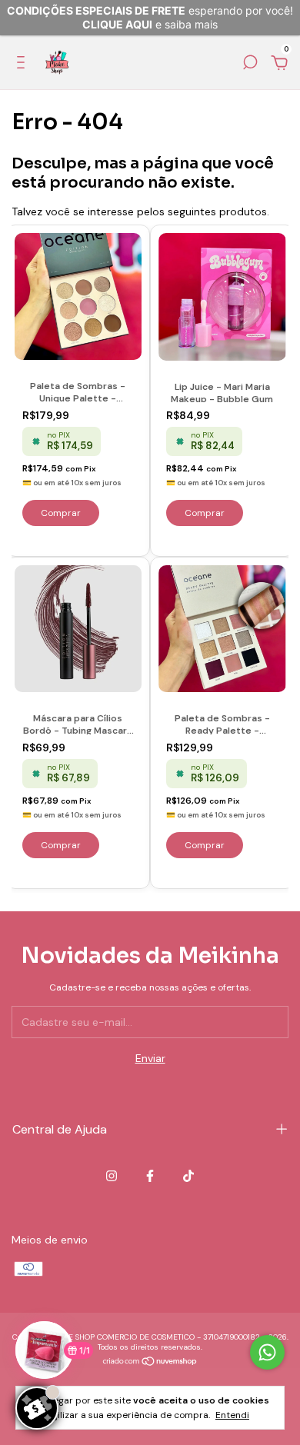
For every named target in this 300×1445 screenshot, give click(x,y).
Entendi (232, 1415)
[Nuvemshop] (150, 1363)
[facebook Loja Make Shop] (150, 1176)
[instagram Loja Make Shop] (111, 1176)
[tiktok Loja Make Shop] (188, 1176)
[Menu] (23, 64)
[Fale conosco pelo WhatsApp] (267, 1352)
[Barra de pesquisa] (250, 64)
